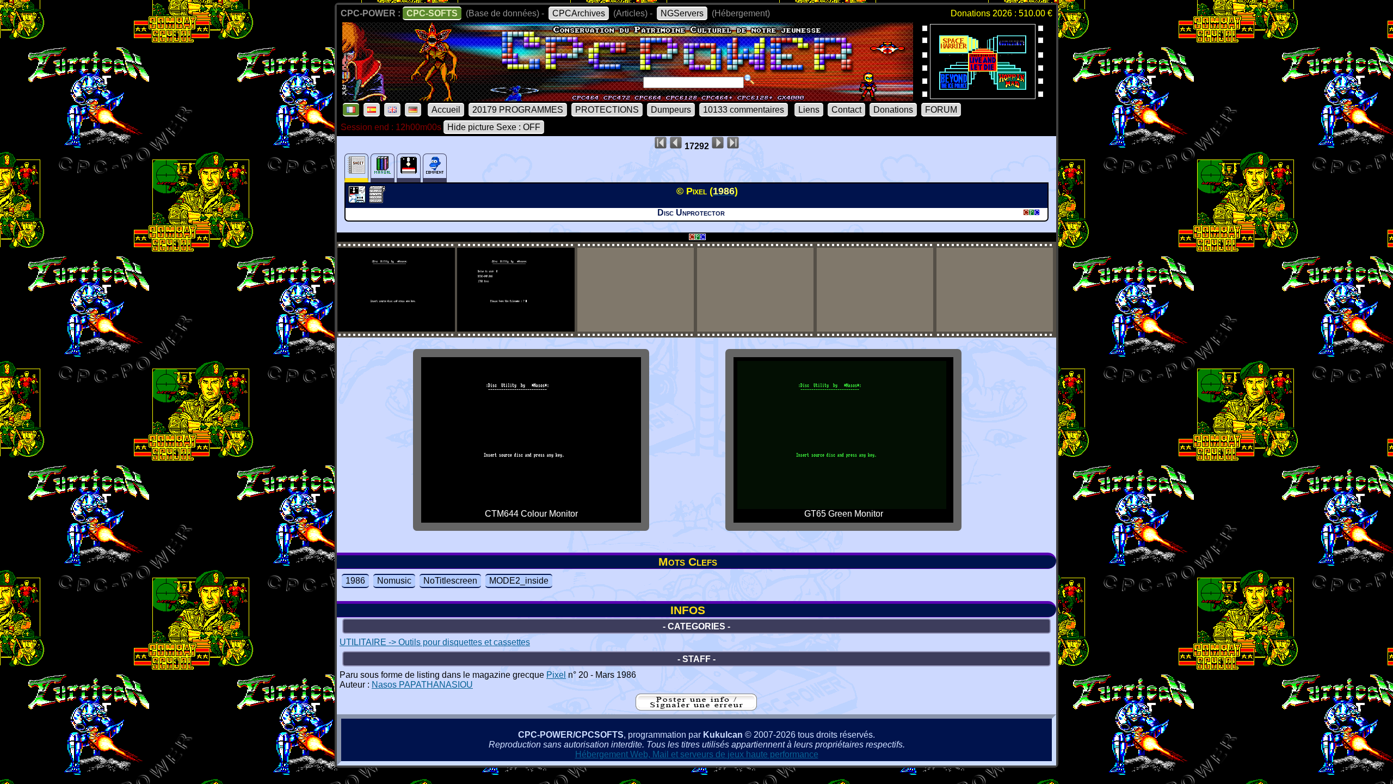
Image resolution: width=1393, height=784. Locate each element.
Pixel (556, 674)
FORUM (941, 109)
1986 (355, 580)
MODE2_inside (518, 580)
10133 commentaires (743, 109)
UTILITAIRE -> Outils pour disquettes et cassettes (435, 642)
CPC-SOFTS (432, 13)
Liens (808, 109)
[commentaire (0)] (435, 168)
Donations (893, 109)
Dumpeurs (671, 109)
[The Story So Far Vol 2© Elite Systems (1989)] (982, 95)
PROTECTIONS (607, 109)
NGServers (682, 13)
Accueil (446, 109)
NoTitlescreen (450, 580)
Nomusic (394, 580)
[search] (749, 79)
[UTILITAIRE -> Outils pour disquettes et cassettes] (358, 199)
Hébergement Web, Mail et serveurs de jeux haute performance (696, 754)
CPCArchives (578, 13)
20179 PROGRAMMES (517, 109)
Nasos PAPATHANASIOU (422, 684)
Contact (846, 109)
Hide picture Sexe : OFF (493, 127)
